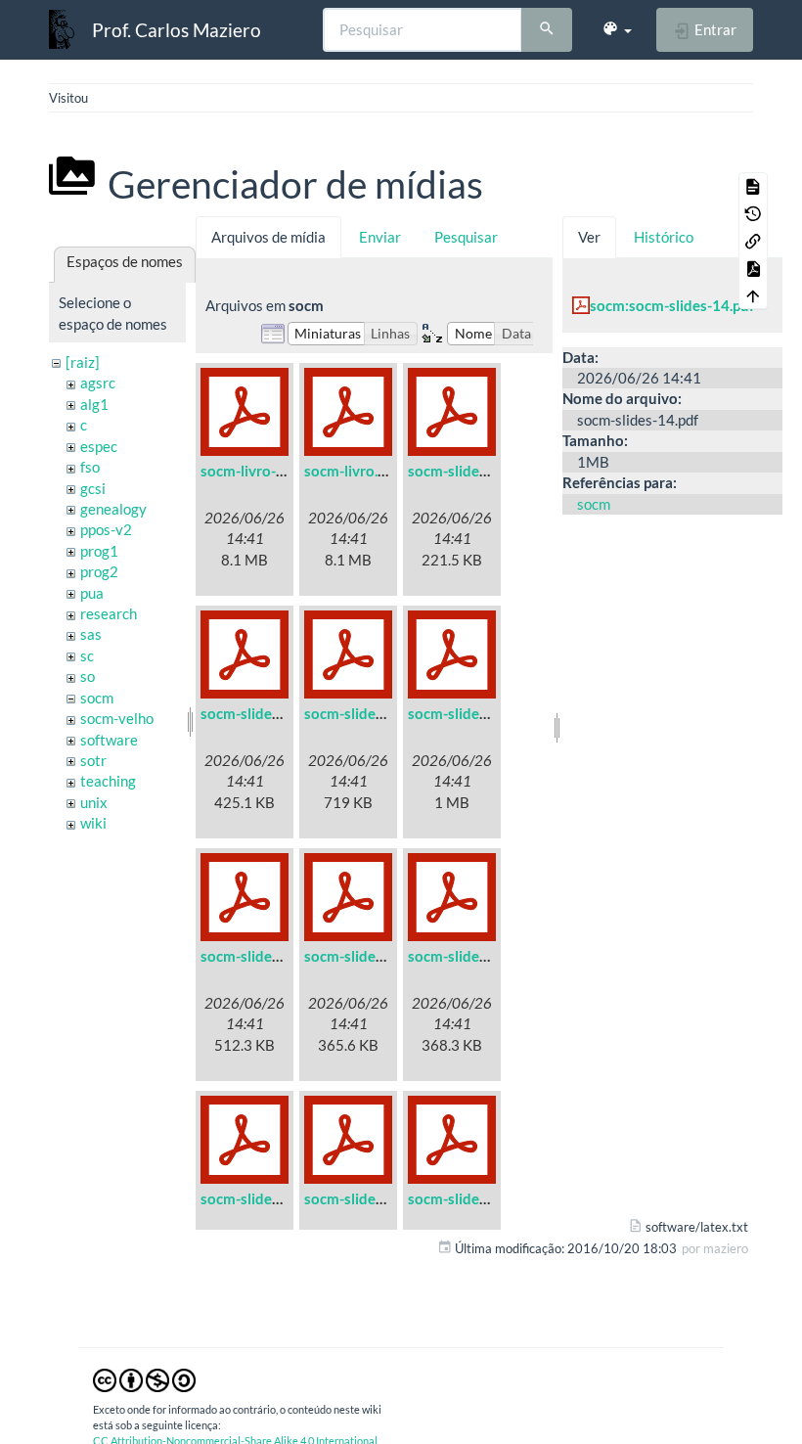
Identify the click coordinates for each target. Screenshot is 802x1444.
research (108, 613)
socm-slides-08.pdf (263, 1198)
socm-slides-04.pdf (470, 713)
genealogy (113, 509)
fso (90, 466)
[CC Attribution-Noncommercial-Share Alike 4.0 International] (144, 1378)
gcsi (93, 488)
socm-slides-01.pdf (470, 470)
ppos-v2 (106, 529)
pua (92, 593)
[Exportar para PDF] (753, 268)
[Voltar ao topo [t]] (753, 295)
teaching (108, 781)
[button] (616, 29)
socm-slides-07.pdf (470, 956)
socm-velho (117, 718)
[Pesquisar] (546, 30)
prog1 (99, 551)
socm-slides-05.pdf (263, 956)
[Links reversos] (753, 240)
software (109, 739)
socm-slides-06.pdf (366, 956)
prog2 (99, 571)
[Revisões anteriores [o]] (753, 213)
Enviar (380, 237)
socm (96, 697)
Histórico (663, 237)
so (87, 676)
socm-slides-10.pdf (470, 1198)
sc (87, 655)
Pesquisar (466, 237)
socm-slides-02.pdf (263, 713)
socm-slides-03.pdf (366, 713)
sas (91, 634)
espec (98, 446)
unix (94, 802)
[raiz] (83, 362)
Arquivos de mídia (268, 237)
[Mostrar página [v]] (753, 186)
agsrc (97, 382)
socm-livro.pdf (351, 470)
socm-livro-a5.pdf (258, 470)
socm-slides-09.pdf (366, 1198)
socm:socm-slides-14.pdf (672, 305)
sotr (93, 760)
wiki (93, 823)
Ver (589, 237)
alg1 (94, 404)
